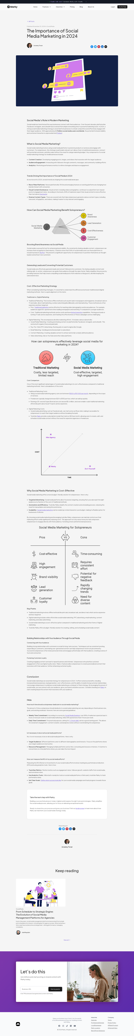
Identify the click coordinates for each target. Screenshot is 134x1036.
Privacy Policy (112, 1023)
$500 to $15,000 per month (78, 393)
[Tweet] (95, 46)
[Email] (105, 46)
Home (35, 7)
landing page (80, 808)
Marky (39, 416)
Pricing (72, 7)
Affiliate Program (113, 1025)
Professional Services (97, 1023)
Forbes (59, 133)
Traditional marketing (41, 307)
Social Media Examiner (72, 715)
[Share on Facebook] (92, 46)
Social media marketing (45, 510)
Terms (110, 1020)
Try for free (122, 7)
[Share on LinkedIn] (102, 46)
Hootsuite (43, 194)
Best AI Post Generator (98, 1030)
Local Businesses (96, 1025)
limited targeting (76, 312)
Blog (81, 7)
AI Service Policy (112, 1028)
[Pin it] (98, 46)
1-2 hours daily (74, 720)
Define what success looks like (51, 780)
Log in (113, 7)
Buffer (42, 253)
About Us (91, 7)
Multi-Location (95, 1028)
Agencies (94, 1020)
